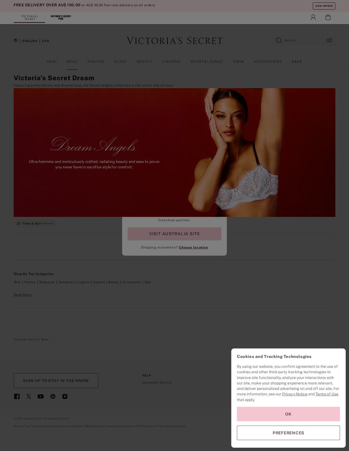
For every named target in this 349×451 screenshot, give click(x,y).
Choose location (193, 247)
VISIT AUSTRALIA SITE (174, 233)
